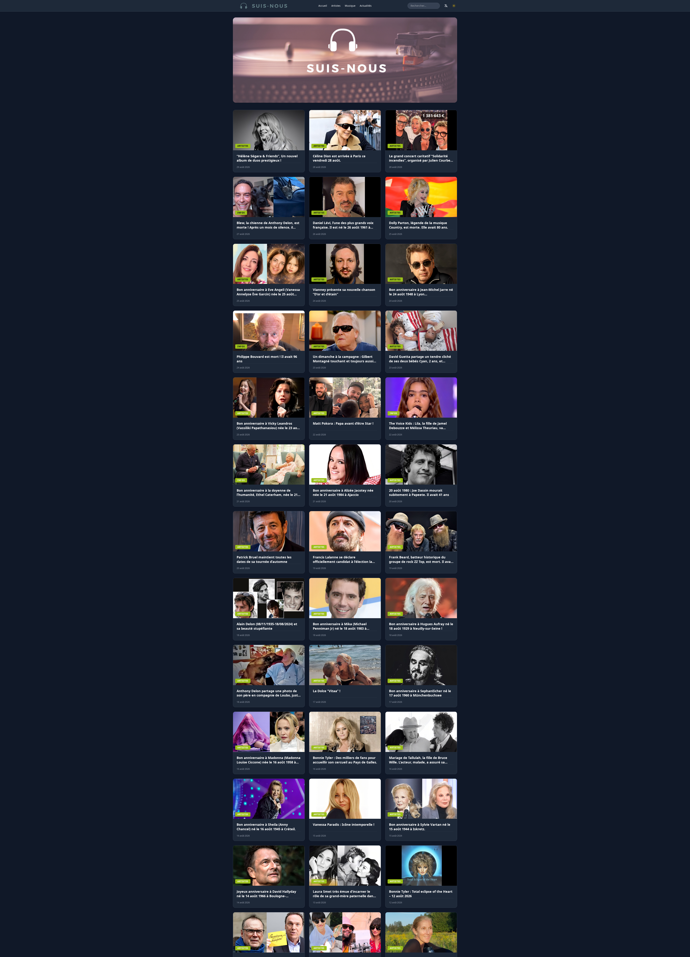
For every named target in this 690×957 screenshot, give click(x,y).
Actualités (366, 5)
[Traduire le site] (446, 6)
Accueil (322, 5)
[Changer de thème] (454, 6)
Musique (350, 5)
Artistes (336, 5)
